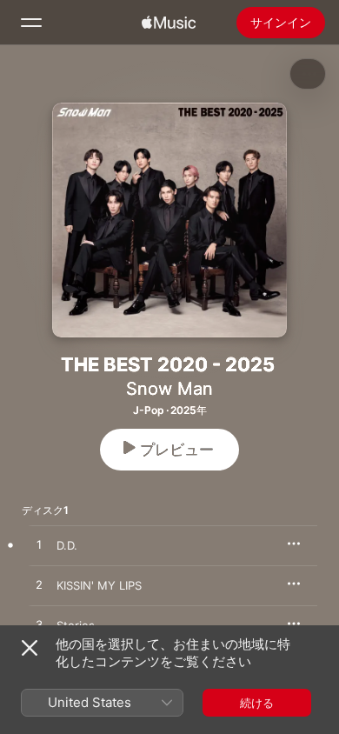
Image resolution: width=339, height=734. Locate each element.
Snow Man (169, 388)
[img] (169, 22)
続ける (257, 703)
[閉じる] (29, 648)
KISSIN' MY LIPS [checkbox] (99, 585)
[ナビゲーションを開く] (31, 22)
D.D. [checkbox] (66, 545)
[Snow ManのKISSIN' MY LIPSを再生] (39, 585)
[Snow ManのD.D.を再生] (39, 545)
